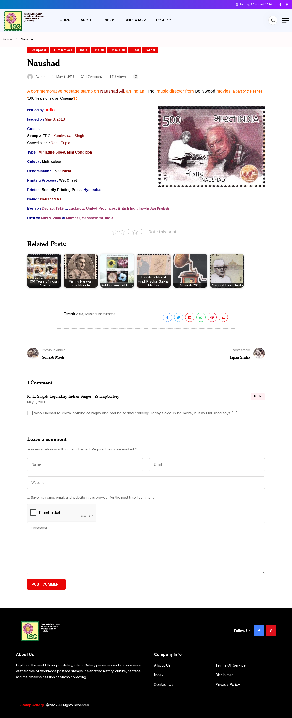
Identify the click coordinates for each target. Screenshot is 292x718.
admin (40, 76)
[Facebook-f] (259, 630)
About (87, 20)
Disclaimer (135, 20)
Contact (165, 20)
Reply (258, 396)
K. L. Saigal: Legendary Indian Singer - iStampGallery (73, 396)
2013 (79, 314)
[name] (282, 4)
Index (109, 20)
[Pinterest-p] (271, 630)
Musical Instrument (100, 314)
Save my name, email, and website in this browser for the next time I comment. (92, 497)
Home (65, 20)
